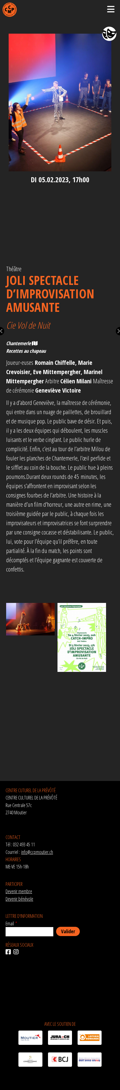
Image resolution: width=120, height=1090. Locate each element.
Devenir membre (19, 891)
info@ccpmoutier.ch (37, 852)
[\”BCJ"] (60, 1060)
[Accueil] (10, 10)
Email (10, 923)
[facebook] (9, 952)
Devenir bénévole (19, 898)
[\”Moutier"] (30, 1039)
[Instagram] (17, 952)
